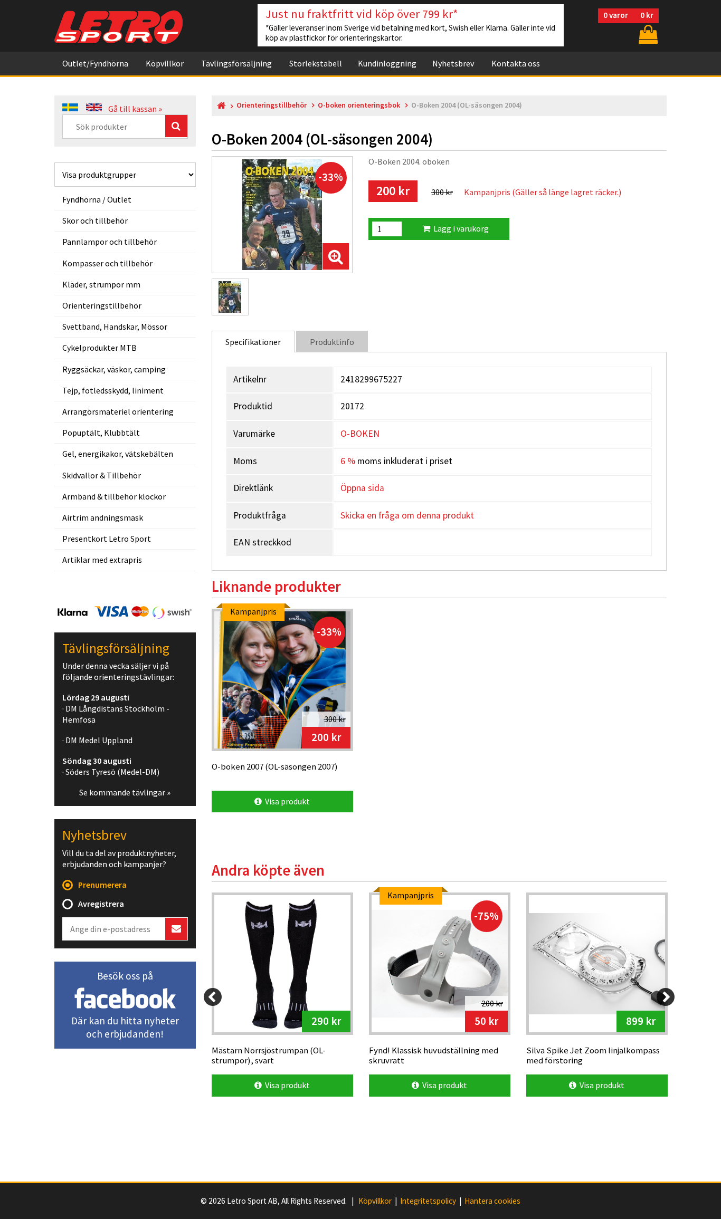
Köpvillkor (165, 63)
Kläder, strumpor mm (101, 284)
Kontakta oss (515, 63)
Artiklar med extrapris (102, 559)
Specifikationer (253, 342)
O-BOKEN (360, 433)
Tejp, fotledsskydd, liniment (113, 390)
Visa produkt (286, 801)
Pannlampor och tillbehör (109, 241)
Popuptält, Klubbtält (101, 432)
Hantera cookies (492, 1201)
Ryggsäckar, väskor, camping (114, 369)
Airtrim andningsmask (102, 517)
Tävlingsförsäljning (236, 63)
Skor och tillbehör (95, 220)
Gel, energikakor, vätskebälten (117, 453)
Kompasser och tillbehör (107, 263)
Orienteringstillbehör (101, 305)
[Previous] (213, 997)
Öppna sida (362, 488)
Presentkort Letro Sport (106, 538)
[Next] (666, 997)
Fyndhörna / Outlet (96, 199)
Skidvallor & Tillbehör (101, 475)
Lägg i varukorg (459, 228)
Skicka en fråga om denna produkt (407, 515)
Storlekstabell (315, 63)
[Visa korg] (647, 34)
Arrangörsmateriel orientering (118, 411)
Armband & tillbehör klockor (114, 496)
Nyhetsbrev (453, 63)
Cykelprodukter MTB (99, 347)
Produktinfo (332, 342)
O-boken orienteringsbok (359, 105)
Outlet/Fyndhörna (95, 63)
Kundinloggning (387, 63)
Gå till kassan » (135, 108)
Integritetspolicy (428, 1201)
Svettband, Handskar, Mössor (114, 326)
